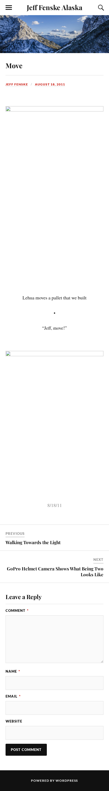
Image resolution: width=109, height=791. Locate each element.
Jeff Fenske (17, 84)
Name (13, 671)
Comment (17, 610)
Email (13, 696)
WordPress (67, 781)
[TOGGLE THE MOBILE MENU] (9, 8)
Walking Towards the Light (33, 542)
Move (14, 65)
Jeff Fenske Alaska (54, 7)
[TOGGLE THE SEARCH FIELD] (100, 8)
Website (14, 721)
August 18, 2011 (50, 84)
